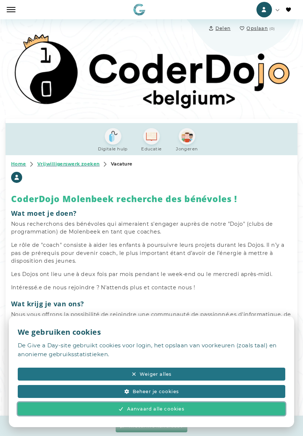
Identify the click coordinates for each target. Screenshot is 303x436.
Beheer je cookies (156, 391)
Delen (223, 28)
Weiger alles (155, 374)
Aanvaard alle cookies (155, 409)
